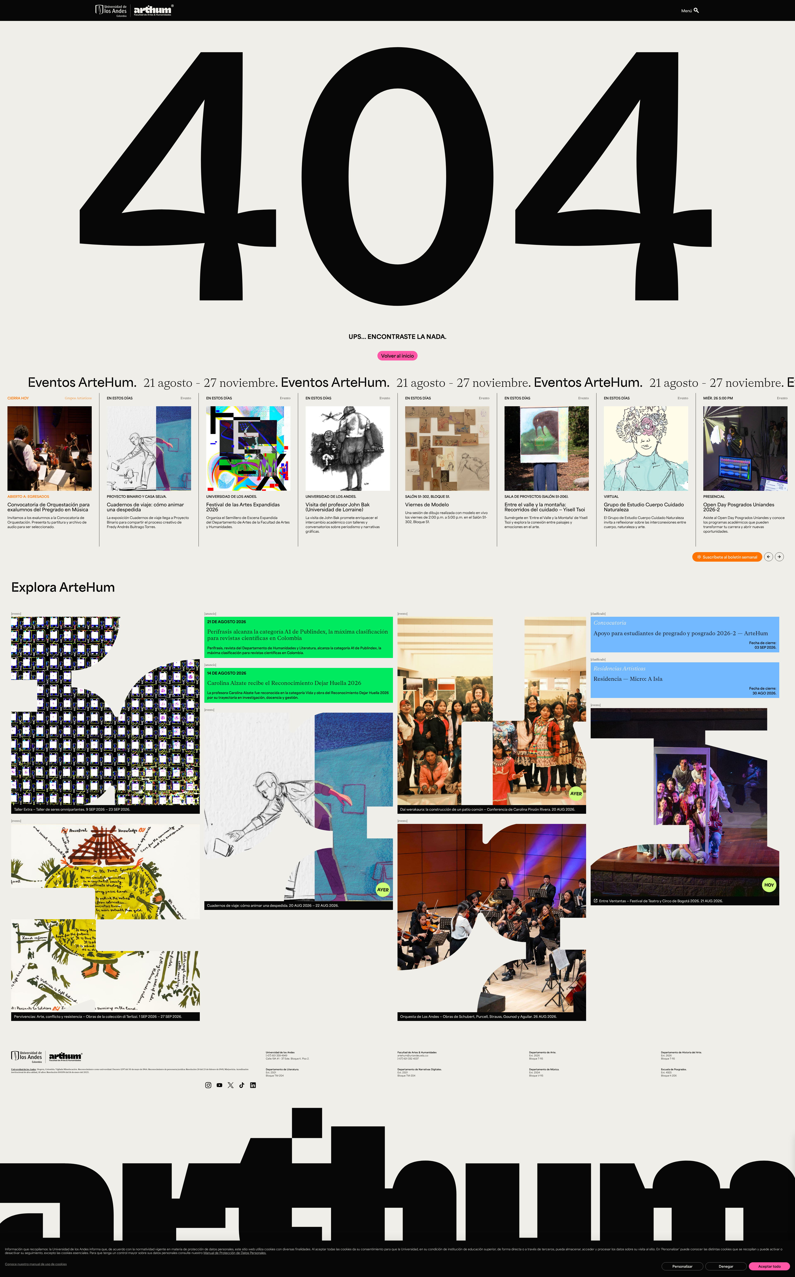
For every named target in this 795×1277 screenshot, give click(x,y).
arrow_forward (779, 556)
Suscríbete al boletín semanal (730, 556)
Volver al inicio (397, 356)
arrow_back (768, 556)
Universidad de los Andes (23, 1069)
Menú (686, 10)
